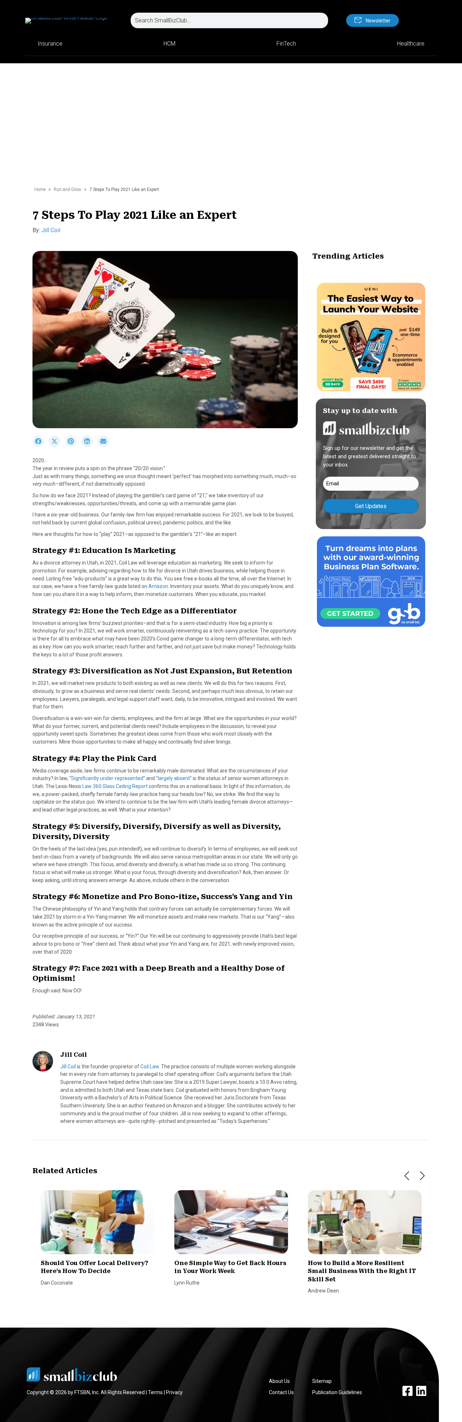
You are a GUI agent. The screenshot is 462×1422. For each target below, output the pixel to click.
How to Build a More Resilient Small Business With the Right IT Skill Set (362, 1271)
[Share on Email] (105, 445)
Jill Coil (51, 230)
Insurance (50, 43)
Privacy (174, 1392)
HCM (169, 43)
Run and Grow (67, 189)
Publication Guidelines (337, 1392)
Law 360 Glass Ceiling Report (115, 786)
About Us (279, 1381)
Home (39, 189)
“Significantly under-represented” (107, 778)
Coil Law (149, 1066)
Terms (155, 1392)
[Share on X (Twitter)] (57, 445)
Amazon (158, 586)
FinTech (286, 43)
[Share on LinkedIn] (89, 445)
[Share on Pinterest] (73, 445)
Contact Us (281, 1392)
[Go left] (407, 1175)
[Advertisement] (231, 128)
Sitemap (322, 1381)
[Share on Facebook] (40, 445)
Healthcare (410, 43)
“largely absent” (174, 778)
